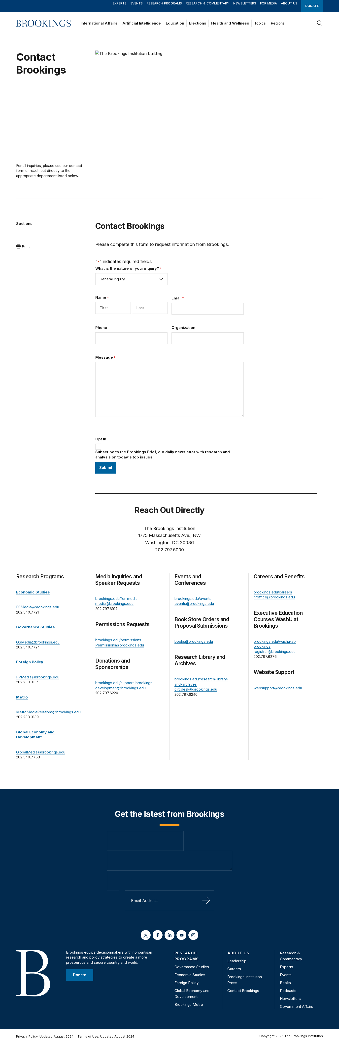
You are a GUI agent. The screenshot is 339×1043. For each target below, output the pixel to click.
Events (137, 3)
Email (177, 298)
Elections (197, 23)
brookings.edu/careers (273, 592)
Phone (101, 327)
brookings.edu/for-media (116, 598)
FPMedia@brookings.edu (37, 677)
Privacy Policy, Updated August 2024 (44, 1036)
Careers (234, 968)
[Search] (320, 23)
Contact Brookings (243, 990)
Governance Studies (191, 966)
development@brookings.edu (120, 688)
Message (105, 357)
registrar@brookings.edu (275, 651)
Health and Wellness (230, 23)
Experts (120, 3)
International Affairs (99, 23)
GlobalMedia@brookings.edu (40, 752)
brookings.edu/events (192, 598)
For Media (268, 3)
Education (175, 23)
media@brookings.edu (114, 603)
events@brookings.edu (194, 603)
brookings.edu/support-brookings (123, 682)
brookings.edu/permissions (118, 640)
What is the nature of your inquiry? (128, 268)
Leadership (236, 961)
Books (285, 982)
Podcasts (288, 990)
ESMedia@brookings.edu (37, 607)
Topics (260, 23)
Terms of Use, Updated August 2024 (105, 1036)
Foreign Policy (186, 982)
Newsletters (244, 3)
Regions (278, 23)
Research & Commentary (207, 3)
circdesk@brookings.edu (195, 689)
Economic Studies (189, 974)
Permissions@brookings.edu (119, 645)
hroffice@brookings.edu (274, 597)
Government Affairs (296, 1006)
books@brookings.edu (193, 641)
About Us (289, 3)
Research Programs (164, 3)
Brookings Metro (188, 1004)
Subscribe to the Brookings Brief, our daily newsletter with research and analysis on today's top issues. (162, 454)
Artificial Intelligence (141, 23)
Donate (312, 6)
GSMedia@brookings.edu (38, 642)
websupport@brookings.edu (278, 688)
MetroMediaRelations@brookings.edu (48, 712)
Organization (183, 327)
